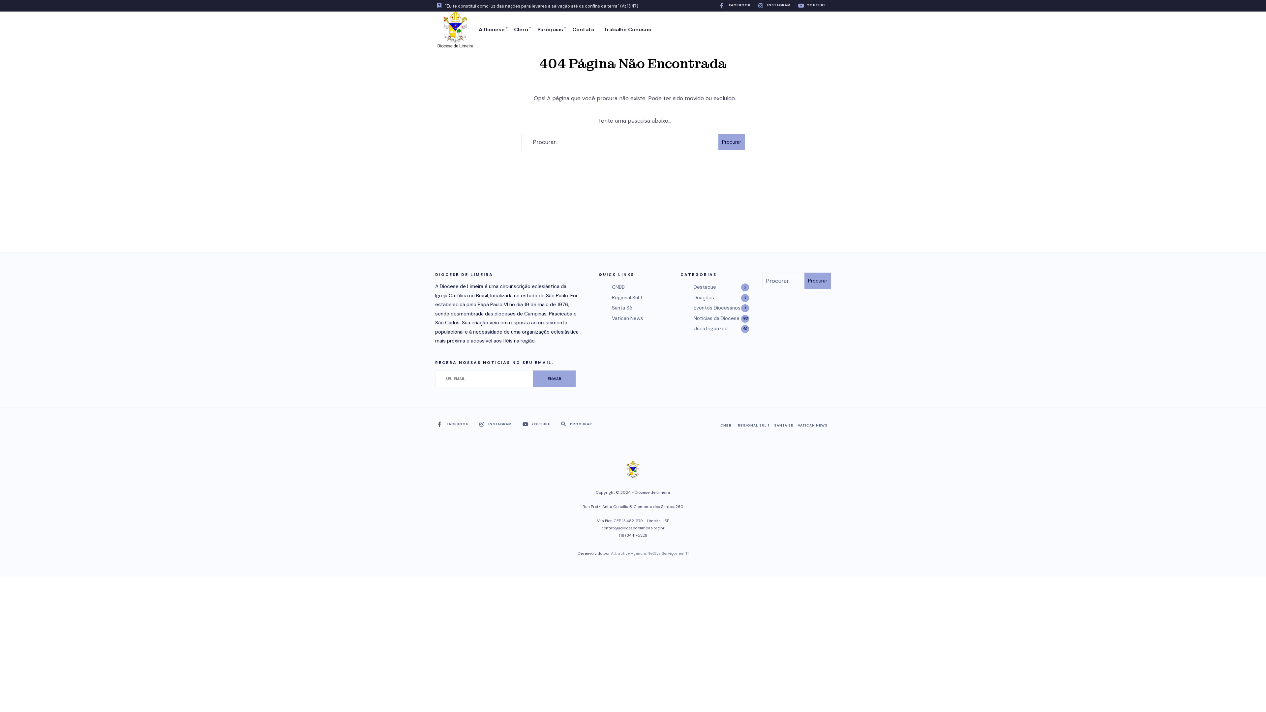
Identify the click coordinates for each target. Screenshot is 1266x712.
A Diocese (492, 29)
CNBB (618, 287)
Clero (521, 29)
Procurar (731, 142)
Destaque (705, 287)
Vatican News (627, 318)
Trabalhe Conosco (627, 29)
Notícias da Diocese (716, 318)
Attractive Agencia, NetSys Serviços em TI (650, 553)
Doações (704, 297)
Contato (583, 29)
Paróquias (550, 29)
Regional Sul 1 (627, 297)
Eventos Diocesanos (717, 308)
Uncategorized (711, 328)
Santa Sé (622, 308)
